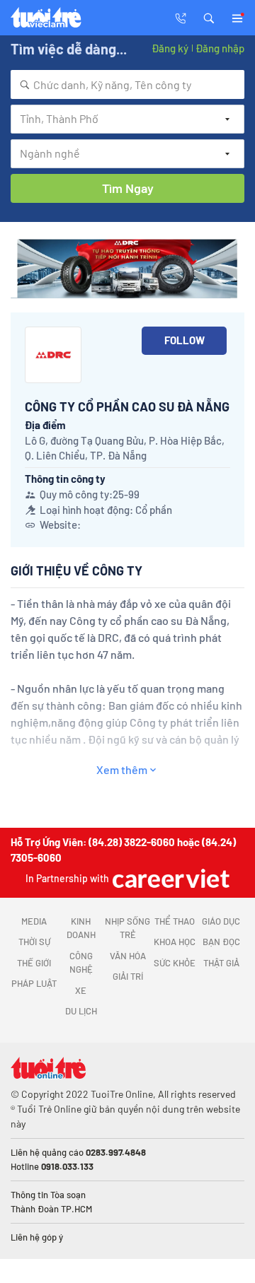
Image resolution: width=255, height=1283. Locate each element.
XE (80, 990)
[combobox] (127, 84)
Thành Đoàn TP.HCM (51, 1208)
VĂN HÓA (128, 955)
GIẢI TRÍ (128, 976)
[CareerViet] (169, 878)
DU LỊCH (81, 1011)
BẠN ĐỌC (221, 941)
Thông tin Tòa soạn (48, 1194)
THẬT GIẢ (221, 962)
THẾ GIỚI (34, 962)
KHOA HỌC (175, 941)
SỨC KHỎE (175, 962)
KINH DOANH (81, 928)
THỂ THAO (174, 921)
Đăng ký (170, 48)
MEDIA (34, 921)
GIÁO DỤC (221, 921)
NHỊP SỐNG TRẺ (127, 928)
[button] (209, 17)
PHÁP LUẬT (34, 983)
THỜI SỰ (34, 941)
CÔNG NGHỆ (81, 963)
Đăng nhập (220, 48)
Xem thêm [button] (121, 769)
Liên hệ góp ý (37, 1237)
